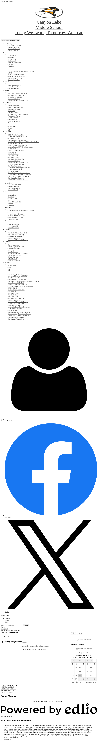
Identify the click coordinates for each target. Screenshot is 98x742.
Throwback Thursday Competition (18, 176)
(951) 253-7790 (10, 690)
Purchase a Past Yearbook (16, 178)
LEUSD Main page (14, 121)
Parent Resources (13, 105)
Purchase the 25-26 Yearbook (17, 140)
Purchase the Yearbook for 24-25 (18, 180)
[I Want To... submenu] (5, 133)
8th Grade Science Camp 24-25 (17, 93)
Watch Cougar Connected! (16, 150)
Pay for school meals (14, 166)
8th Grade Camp (13, 157)
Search (3, 625)
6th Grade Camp (13, 154)
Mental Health (12, 119)
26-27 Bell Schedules (14, 45)
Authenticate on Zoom (15, 169)
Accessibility (7, 739)
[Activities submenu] (5, 92)
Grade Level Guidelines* (16, 74)
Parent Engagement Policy (16, 107)
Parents (7, 620)
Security (10, 64)
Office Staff (12, 61)
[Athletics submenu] (5, 264)
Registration (12, 152)
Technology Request (14, 116)
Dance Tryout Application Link (17, 145)
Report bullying (13, 171)
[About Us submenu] (11, 183)
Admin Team (12, 56)
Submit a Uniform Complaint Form (19, 173)
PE (9, 130)
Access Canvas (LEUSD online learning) (20, 147)
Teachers (11, 66)
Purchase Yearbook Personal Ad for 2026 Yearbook (23, 142)
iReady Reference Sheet (15, 78)
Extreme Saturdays (14, 99)
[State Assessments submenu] (20, 85)
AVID (10, 73)
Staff (6, 622)
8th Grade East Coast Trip (16, 95)
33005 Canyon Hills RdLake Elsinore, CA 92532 (8, 688)
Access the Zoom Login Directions (19, 167)
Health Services (13, 118)
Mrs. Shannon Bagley (76, 634)
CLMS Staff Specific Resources (18, 114)
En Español (4, 629)
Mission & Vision (13, 47)
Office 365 (11, 111)
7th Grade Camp (13, 155)
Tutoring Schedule (14, 80)
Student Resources (14, 109)
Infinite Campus (13, 112)
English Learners (13, 88)
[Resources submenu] (5, 104)
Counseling (11, 57)
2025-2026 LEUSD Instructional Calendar (21, 71)
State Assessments (13, 85)
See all (24, 642)
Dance (10, 128)
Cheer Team (12, 126)
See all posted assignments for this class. (34, 649)
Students (7, 618)
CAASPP (15, 87)
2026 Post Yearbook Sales (16, 135)
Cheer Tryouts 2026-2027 (16, 143)
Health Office (12, 59)
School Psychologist (14, 62)
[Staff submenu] (5, 54)
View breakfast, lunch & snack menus (19, 174)
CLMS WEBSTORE (14, 138)
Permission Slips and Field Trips (18, 100)
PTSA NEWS (12, 149)
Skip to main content (7, 1)
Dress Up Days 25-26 (15, 97)
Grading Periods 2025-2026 (16, 76)
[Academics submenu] (5, 209)
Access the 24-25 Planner (16, 164)
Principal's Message (14, 49)
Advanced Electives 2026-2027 (17, 136)
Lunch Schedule (13, 50)
